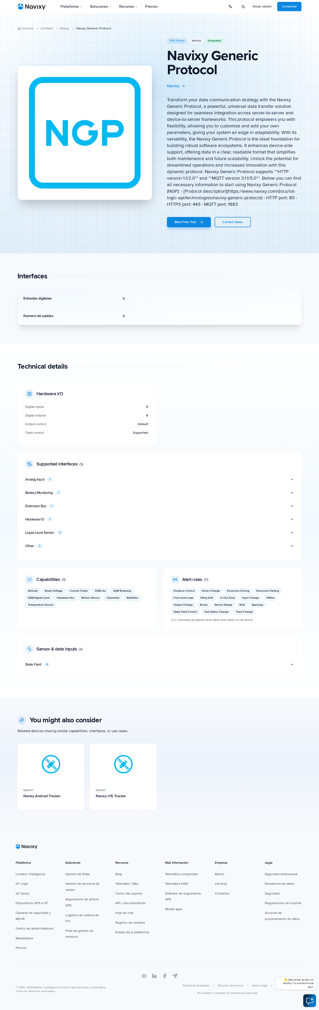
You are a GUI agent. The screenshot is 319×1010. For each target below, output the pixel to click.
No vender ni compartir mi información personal (227, 993)
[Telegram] (175, 976)
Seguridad (272, 893)
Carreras (221, 884)
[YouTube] (144, 976)
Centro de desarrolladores (35, 928)
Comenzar (289, 6)
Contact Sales (233, 222)
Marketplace (24, 938)
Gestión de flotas (77, 874)
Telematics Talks (126, 884)
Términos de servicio (230, 985)
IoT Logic (22, 884)
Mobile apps (174, 909)
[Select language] (230, 6)
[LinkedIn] (154, 976)
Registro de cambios (130, 923)
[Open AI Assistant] (309, 1000)
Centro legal (259, 985)
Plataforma (69, 6)
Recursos (126, 6)
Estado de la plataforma (132, 932)
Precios (151, 6)
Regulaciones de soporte (283, 903)
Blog (118, 874)
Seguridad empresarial (281, 874)
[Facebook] (164, 976)
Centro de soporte (128, 893)
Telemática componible (181, 874)
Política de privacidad (196, 985)
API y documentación (130, 903)
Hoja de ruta (124, 913)
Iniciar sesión (262, 6)
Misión (219, 874)
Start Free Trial (185, 222)
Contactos (222, 893)
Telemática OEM (176, 884)
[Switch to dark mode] (243, 6)
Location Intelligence (30, 874)
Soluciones (99, 6)
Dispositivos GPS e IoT (32, 903)
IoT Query (23, 893)
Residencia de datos (279, 884)
